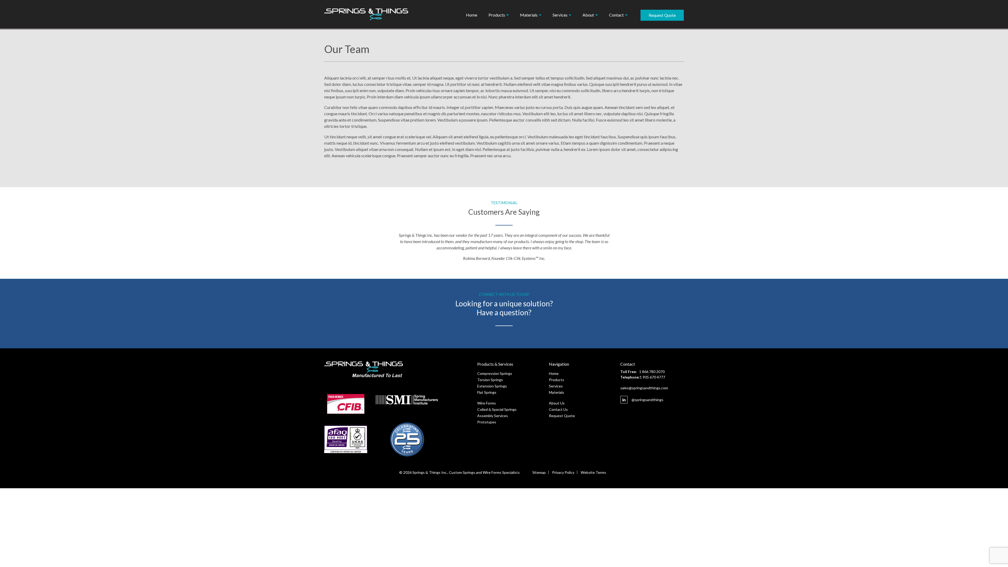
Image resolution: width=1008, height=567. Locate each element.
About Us (557, 403)
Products (556, 379)
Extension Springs (492, 386)
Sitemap (539, 472)
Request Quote (662, 15)
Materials (556, 392)
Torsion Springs (490, 379)
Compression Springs (494, 373)
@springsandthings (647, 399)
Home (471, 14)
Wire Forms (486, 403)
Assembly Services (492, 415)
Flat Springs (486, 392)
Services (556, 386)
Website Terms (593, 472)
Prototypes (486, 422)
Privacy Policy (563, 472)
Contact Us (558, 409)
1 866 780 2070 (652, 371)
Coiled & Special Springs (497, 409)
